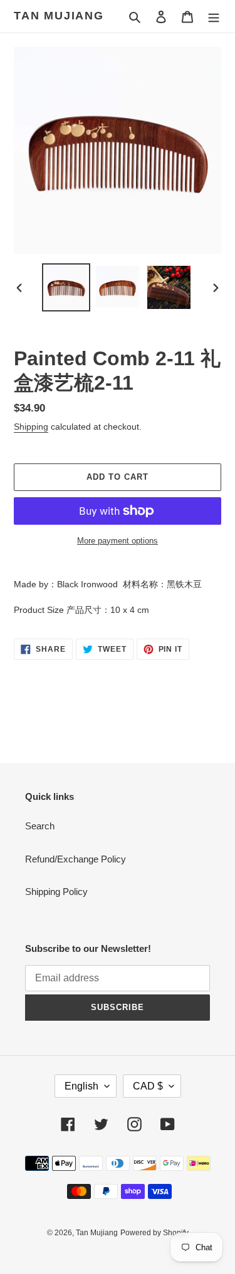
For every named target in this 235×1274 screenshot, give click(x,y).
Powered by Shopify (154, 1232)
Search (40, 826)
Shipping (31, 427)
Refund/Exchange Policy (75, 859)
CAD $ (148, 1086)
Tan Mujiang (59, 15)
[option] (66, 287)
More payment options (117, 540)
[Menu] (214, 16)
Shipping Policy (56, 891)
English (81, 1086)
